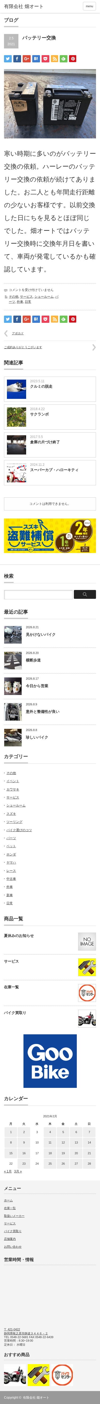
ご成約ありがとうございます (23, 347)
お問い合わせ (13, 1246)
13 (76, 1142)
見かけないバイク (41, 634)
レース (11, 871)
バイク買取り (15, 1013)
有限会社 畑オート (36, 1397)
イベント (12, 781)
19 (63, 1153)
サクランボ (39, 414)
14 (89, 1142)
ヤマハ (11, 862)
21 (89, 1153)
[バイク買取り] (15, 1375)
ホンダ (11, 854)
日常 (28, 302)
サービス (26, 296)
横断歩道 (33, 660)
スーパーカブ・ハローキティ (54, 470)
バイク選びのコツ (19, 830)
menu (89, 6)
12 (63, 1142)
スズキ (11, 814)
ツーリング (14, 822)
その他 (13, 296)
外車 (20, 302)
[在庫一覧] (62, 1375)
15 (11, 1153)
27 (76, 1163)
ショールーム (44, 296)
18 (50, 1153)
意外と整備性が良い (42, 711)
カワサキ (12, 789)
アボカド (18, 333)
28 (89, 1163)
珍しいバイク (37, 737)
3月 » (18, 1171)
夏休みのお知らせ (19, 935)
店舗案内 (10, 1238)
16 (24, 1153)
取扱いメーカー (14, 1215)
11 (50, 1142)
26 (63, 1163)
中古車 (11, 879)
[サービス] (39, 1375)
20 (76, 1153)
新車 (9, 895)
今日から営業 (37, 686)
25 (50, 1163)
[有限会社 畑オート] (24, 7)
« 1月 (8, 1171)
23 (24, 1163)
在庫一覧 (11, 987)
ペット (11, 846)
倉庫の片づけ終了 (45, 442)
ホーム (8, 1200)
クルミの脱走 (41, 386)
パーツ (11, 838)
